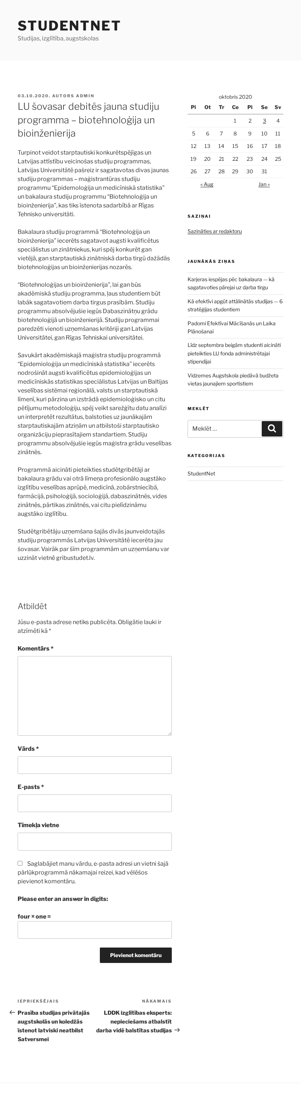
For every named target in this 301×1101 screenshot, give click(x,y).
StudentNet (70, 26)
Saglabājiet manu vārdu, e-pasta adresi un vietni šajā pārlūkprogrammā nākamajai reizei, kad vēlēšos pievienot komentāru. (93, 872)
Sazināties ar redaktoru (215, 231)
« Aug (206, 184)
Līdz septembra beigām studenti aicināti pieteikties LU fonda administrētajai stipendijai (234, 353)
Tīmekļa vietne (38, 825)
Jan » (264, 184)
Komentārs (36, 648)
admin (85, 95)
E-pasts (31, 786)
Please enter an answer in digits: (63, 898)
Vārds (28, 748)
